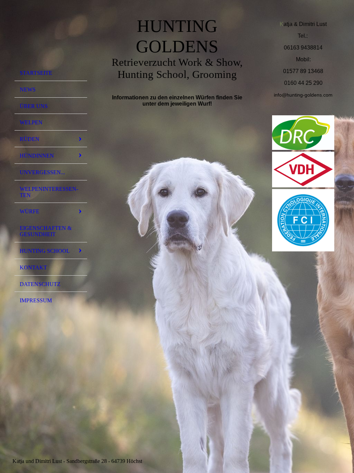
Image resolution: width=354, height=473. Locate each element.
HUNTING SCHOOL (45, 251)
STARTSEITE (36, 73)
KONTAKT (33, 267)
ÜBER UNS (34, 106)
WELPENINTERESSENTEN (49, 192)
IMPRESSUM (36, 300)
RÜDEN (29, 139)
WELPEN (31, 122)
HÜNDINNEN (37, 156)
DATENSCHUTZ (40, 284)
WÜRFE (29, 211)
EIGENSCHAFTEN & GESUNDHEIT (46, 231)
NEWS (28, 89)
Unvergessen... (42, 172)
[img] (51, 36)
